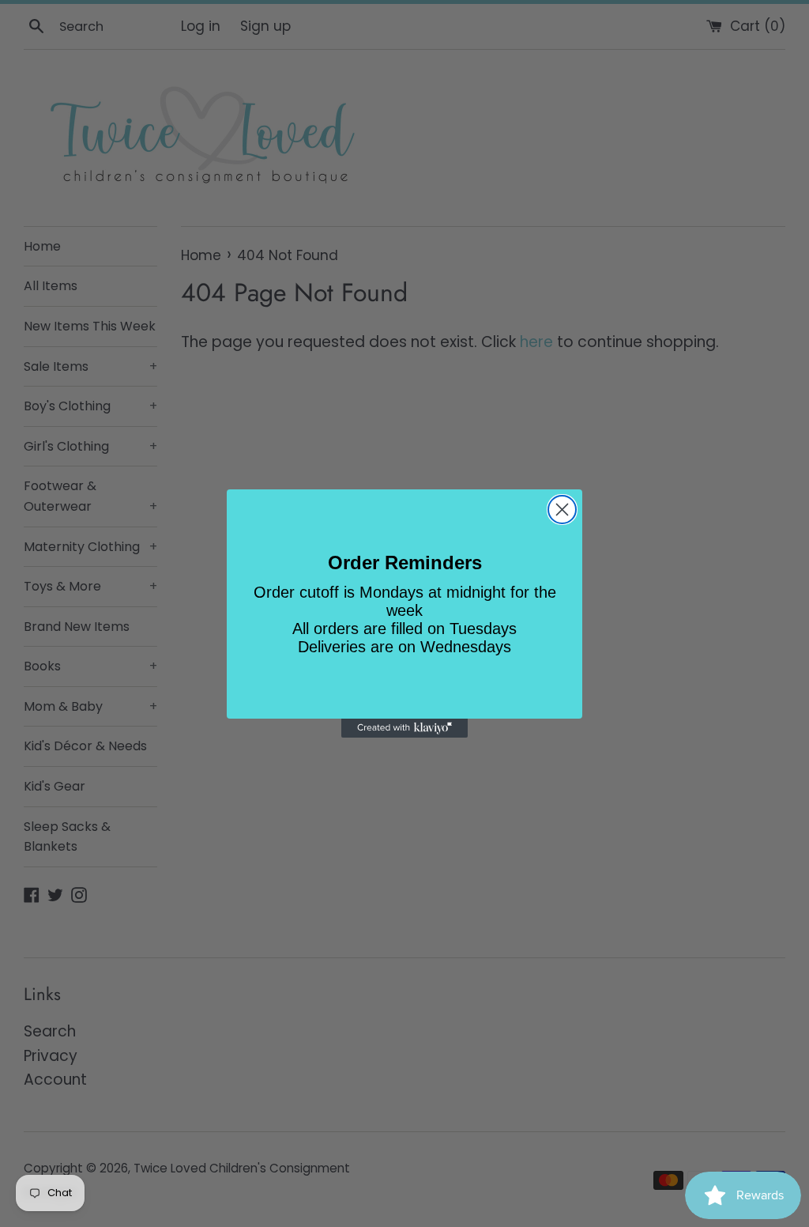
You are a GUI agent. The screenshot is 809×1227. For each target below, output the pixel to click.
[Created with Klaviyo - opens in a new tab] (404, 728)
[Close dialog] (562, 509)
